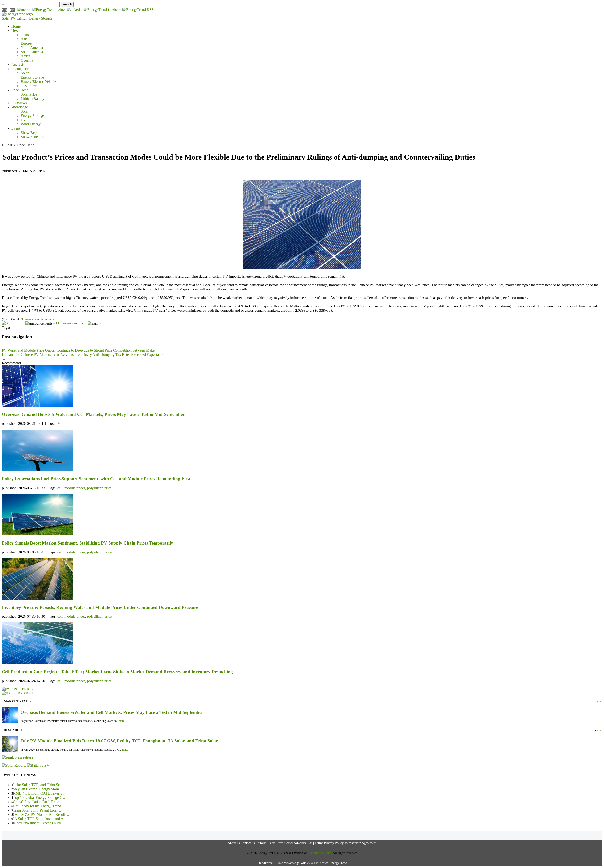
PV (57, 423)
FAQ (310, 843)
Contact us (248, 843)
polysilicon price (99, 488)
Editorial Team (266, 843)
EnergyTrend (338, 863)
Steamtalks (27, 319)
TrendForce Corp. (320, 853)
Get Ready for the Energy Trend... (38, 806)
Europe (26, 43)
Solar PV (9, 18)
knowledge (19, 107)
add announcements (68, 323)
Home (16, 26)
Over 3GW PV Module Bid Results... (41, 815)
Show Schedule (32, 137)
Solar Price (29, 94)
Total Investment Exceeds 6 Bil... (39, 823)
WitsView (306, 863)
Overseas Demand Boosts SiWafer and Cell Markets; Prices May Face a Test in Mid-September (112, 712)
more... (122, 721)
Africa (25, 56)
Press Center (285, 843)
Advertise (300, 843)
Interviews (19, 103)
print (102, 323)
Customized (29, 86)
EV (23, 120)
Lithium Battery (28, 18)
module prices (74, 488)
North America (32, 48)
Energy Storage (32, 77)
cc (53, 319)
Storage (46, 18)
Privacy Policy (334, 843)
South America (32, 52)
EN (12, 10)
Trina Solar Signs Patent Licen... (37, 810)
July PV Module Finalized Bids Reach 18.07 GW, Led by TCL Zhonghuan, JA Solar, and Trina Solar (119, 740)
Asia (24, 39)
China (25, 35)
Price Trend (20, 90)
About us (234, 843)
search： (8, 4)
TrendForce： (266, 863)
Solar (25, 73)
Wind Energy (31, 124)
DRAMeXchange (288, 863)
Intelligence (20, 69)
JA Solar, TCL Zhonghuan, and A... (39, 819)
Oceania (27, 60)
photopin (45, 319)
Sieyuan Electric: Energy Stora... (37, 789)
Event (15, 128)
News (15, 31)
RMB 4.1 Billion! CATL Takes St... (39, 793)
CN (4, 10)
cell (60, 488)
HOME (7, 145)
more (598, 701)
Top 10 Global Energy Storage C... (39, 798)
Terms (319, 843)
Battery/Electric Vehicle (38, 82)
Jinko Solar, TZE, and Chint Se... (38, 785)
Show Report (31, 133)
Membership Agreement (360, 843)
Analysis (17, 65)
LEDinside (321, 863)
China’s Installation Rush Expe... (37, 802)
